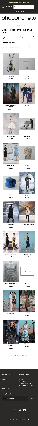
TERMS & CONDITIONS (25, 383)
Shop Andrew (24, 419)
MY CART (20, 11)
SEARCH (4, 379)
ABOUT (21, 379)
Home (13, 25)
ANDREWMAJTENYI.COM (26, 385)
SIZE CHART (22, 381)
